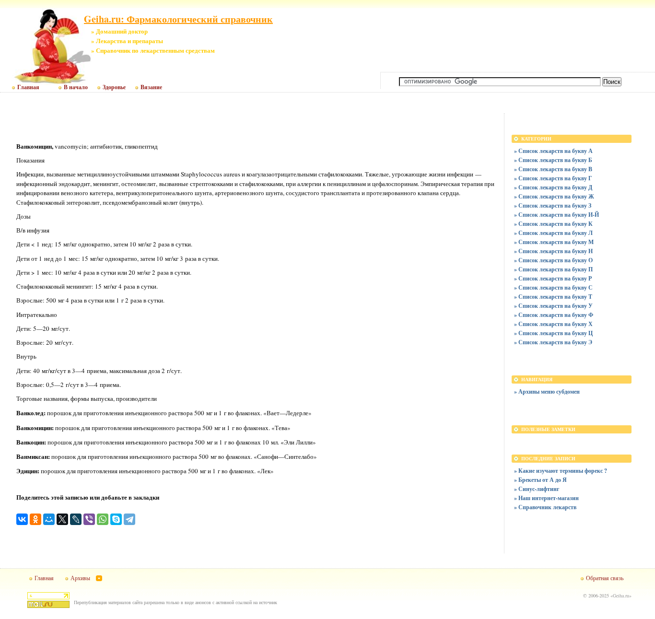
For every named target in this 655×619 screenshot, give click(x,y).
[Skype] (116, 519)
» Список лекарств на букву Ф (553, 315)
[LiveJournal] (76, 519)
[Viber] (89, 519)
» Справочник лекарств (545, 507)
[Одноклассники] (35, 519)
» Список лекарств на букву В (553, 169)
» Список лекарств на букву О (553, 260)
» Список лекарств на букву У (553, 306)
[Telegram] (129, 519)
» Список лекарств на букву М (554, 242)
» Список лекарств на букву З (552, 205)
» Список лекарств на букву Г (553, 178)
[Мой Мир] (49, 519)
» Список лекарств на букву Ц (553, 333)
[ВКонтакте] (22, 519)
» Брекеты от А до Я (540, 480)
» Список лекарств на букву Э (553, 342)
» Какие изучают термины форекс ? (560, 471)
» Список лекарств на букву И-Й (556, 214)
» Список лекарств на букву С (553, 287)
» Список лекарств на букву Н (553, 251)
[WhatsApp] (102, 519)
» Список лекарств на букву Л (553, 233)
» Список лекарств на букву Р (553, 278)
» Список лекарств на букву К (553, 224)
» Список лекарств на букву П (553, 269)
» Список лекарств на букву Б (553, 160)
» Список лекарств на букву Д (553, 187)
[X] (62, 519)
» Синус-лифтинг (536, 489)
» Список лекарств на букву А (553, 151)
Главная (28, 87)
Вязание (151, 87)
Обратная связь (604, 578)
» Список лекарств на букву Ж (554, 196)
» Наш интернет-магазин (546, 498)
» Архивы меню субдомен (547, 391)
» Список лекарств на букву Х (553, 324)
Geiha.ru (621, 595)
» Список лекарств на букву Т (553, 296)
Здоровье (114, 87)
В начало (76, 87)
